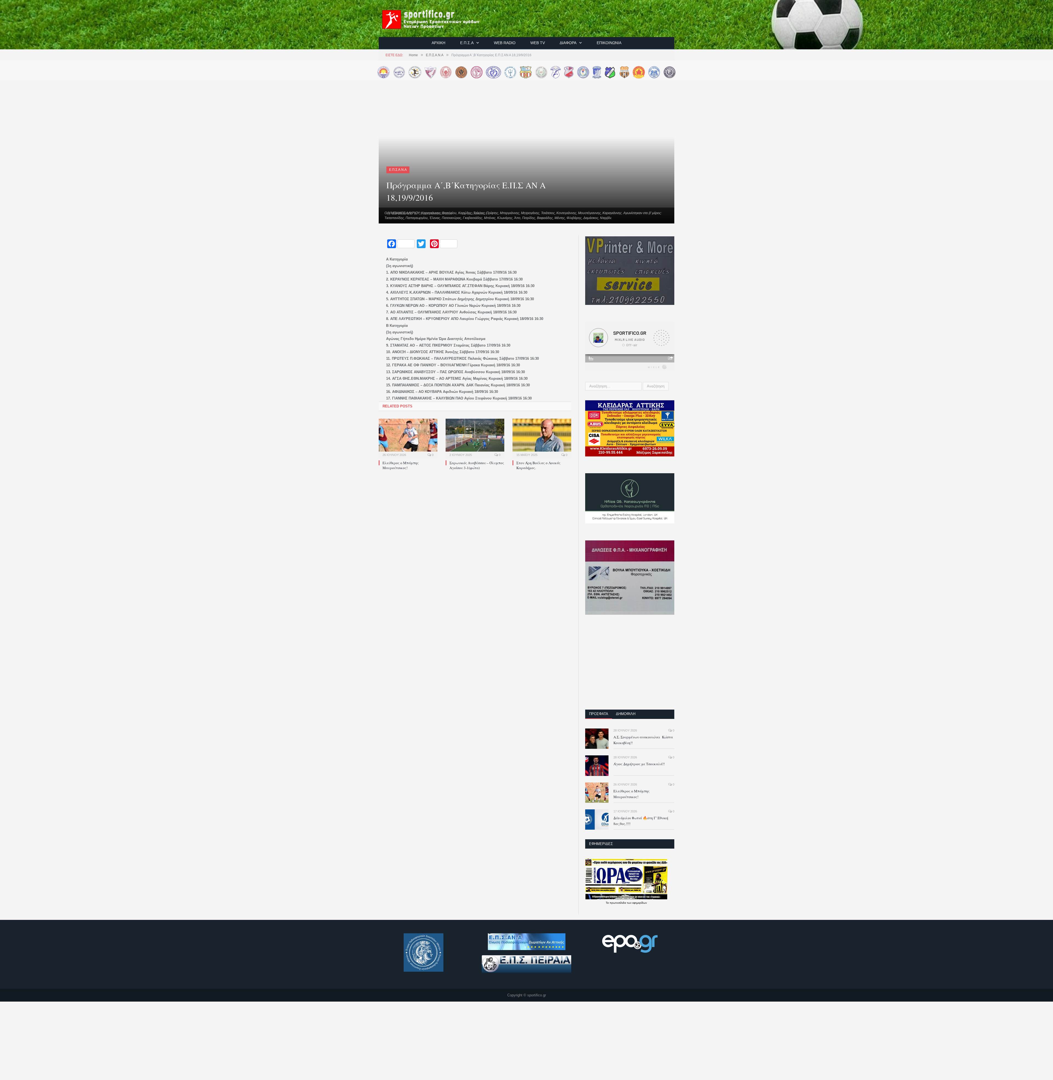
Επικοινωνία (609, 43)
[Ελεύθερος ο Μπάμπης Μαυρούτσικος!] (408, 438)
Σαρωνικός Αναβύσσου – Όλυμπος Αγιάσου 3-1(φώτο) (476, 465)
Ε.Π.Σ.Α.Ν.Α (398, 170)
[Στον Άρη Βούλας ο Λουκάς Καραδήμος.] (542, 438)
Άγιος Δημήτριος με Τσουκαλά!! (639, 763)
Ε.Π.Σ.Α (467, 43)
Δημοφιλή (625, 714)
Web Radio (505, 43)
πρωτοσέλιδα (618, 902)
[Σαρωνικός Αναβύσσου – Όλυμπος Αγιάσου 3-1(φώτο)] (475, 438)
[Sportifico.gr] (436, 18)
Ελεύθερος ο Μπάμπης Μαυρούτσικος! (401, 465)
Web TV (537, 43)
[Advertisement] (629, 665)
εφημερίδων (639, 902)
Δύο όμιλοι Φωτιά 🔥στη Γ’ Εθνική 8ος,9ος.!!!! (640, 820)
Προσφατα (598, 714)
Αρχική (438, 43)
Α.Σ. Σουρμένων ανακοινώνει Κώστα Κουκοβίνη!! (643, 740)
